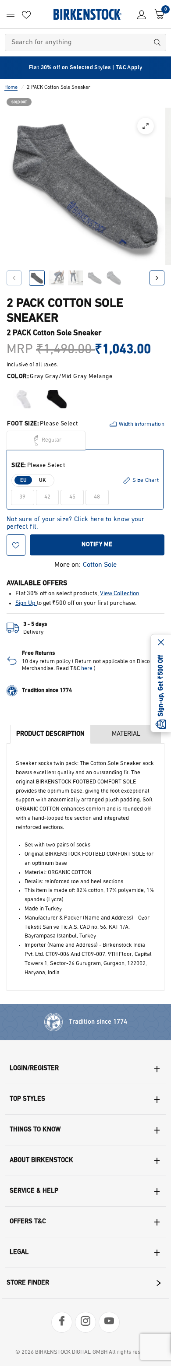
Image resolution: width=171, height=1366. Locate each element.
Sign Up (26, 603)
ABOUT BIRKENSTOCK (41, 1160)
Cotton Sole (100, 565)
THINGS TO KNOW (35, 1130)
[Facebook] (61, 1322)
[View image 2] (56, 278)
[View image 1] (37, 278)
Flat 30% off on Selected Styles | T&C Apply (85, 67)
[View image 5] (114, 278)
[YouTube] (109, 1322)
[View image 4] (95, 278)
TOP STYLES (27, 1099)
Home (11, 87)
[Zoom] (145, 126)
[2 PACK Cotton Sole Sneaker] (23, 399)
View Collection (119, 593)
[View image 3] (75, 278)
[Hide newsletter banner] (161, 643)
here (87, 668)
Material (126, 734)
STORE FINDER (28, 1283)
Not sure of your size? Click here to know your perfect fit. (76, 519)
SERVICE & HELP (34, 1191)
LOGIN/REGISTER (34, 1068)
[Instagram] (85, 1322)
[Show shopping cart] (157, 14)
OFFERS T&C (28, 1222)
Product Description (50, 734)
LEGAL (19, 1252)
